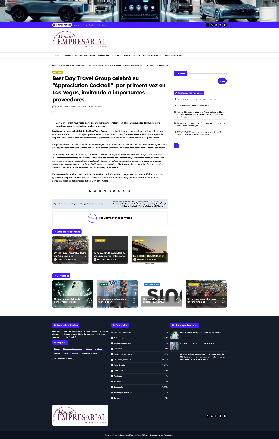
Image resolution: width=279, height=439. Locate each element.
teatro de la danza (90, 353)
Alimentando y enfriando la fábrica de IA (192, 105)
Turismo (117, 398)
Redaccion (61, 259)
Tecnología (116, 55)
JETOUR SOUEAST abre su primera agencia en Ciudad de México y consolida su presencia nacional (199, 133)
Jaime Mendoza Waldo (118, 217)
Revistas (127, 55)
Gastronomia (119, 370)
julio (66, 353)
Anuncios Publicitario (151, 55)
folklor (57, 353)
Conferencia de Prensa (173, 55)
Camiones (118, 349)
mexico (75, 353)
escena (89, 349)
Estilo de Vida (103, 55)
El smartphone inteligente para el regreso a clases (196, 99)
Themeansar (169, 435)
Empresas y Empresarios (85, 55)
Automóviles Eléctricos (152, 284)
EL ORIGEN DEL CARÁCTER (148, 255)
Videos (136, 55)
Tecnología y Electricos (123, 392)
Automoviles (66, 55)
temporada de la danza (63, 358)
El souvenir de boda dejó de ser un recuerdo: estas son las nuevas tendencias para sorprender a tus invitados (110, 257)
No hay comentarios (95, 107)
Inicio (56, 55)
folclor (99, 349)
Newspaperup (155, 435)
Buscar (182, 73)
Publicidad (118, 376)
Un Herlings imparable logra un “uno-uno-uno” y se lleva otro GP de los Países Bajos (70, 257)
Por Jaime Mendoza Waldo (65, 107)
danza (57, 349)
